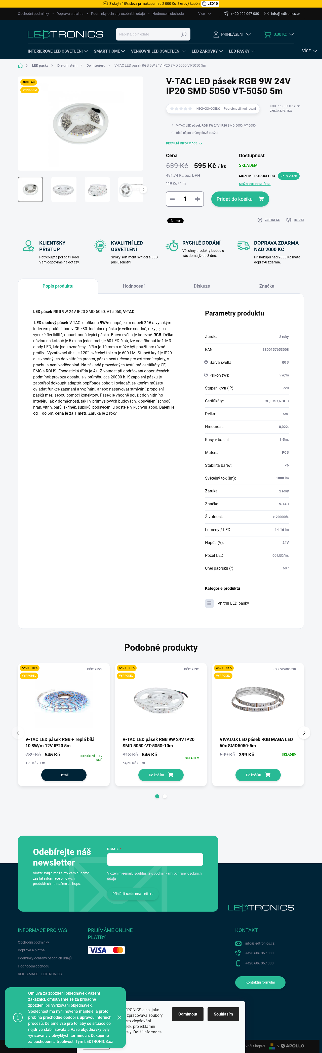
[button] (157, 796)
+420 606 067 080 (259, 953)
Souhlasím (223, 1014)
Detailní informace (181, 143)
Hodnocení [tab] (134, 286)
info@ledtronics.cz (259, 943)
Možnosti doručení (255, 184)
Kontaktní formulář (260, 982)
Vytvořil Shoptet (252, 1046)
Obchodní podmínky (33, 14)
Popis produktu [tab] (58, 286)
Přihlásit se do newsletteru (132, 894)
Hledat (184, 34)
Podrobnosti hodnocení (240, 108)
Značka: (281, 111)
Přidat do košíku (235, 199)
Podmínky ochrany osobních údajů (118, 14)
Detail (64, 775)
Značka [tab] (266, 286)
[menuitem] (58, 51)
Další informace (147, 1032)
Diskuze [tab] (202, 286)
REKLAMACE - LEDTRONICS (40, 974)
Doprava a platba (70, 14)
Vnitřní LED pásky (233, 603)
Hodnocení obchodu (168, 14)
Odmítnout (187, 1014)
